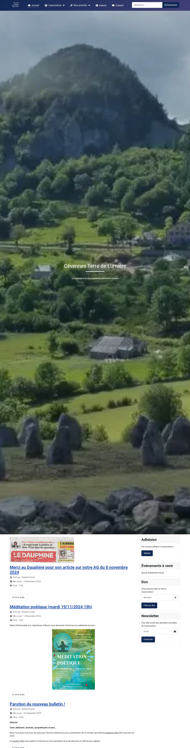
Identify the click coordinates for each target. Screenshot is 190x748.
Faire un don (149, 605)
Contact (119, 5)
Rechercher (172, 5)
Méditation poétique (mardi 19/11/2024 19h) (51, 606)
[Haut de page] (185, 743)
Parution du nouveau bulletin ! (37, 704)
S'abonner (148, 639)
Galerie (102, 5)
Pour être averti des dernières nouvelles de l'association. (159, 624)
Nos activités (80, 5)
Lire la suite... (19, 597)
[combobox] (147, 5)
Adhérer (147, 553)
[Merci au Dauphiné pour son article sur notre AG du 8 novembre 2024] (42, 550)
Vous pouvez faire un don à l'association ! (153, 590)
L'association (55, 5)
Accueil (35, 5)
